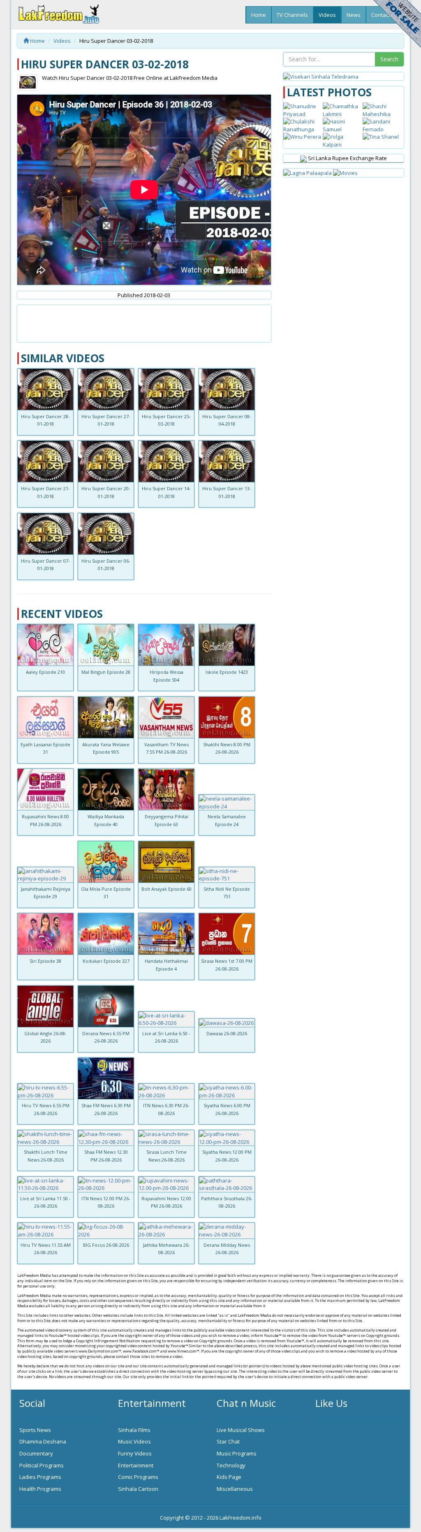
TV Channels (292, 15)
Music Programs (237, 1453)
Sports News (35, 1430)
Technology (231, 1465)
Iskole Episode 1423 (227, 672)
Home (258, 15)
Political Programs (41, 1465)
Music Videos (134, 1441)
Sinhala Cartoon (138, 1488)
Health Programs (40, 1488)
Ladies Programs (40, 1477)
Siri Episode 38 (45, 961)
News (354, 15)
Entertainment (135, 1465)
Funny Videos (135, 1453)
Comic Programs (138, 1477)
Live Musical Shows (241, 1430)
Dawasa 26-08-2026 (226, 1033)
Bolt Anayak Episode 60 (166, 889)
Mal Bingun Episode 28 (105, 672)
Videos (327, 15)
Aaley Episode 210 (45, 672)
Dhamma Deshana (42, 1441)
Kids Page (229, 1477)
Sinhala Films (134, 1430)
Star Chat (228, 1441)
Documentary (36, 1453)
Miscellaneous (235, 1488)
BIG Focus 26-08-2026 (106, 1245)
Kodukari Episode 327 (106, 961)
